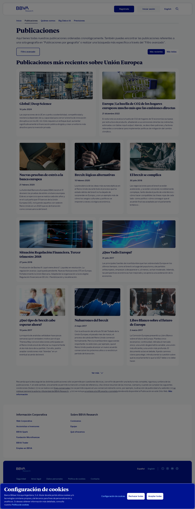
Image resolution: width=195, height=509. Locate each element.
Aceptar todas (155, 496)
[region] (97, 496)
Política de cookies (20, 505)
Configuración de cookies (113, 496)
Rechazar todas (136, 496)
